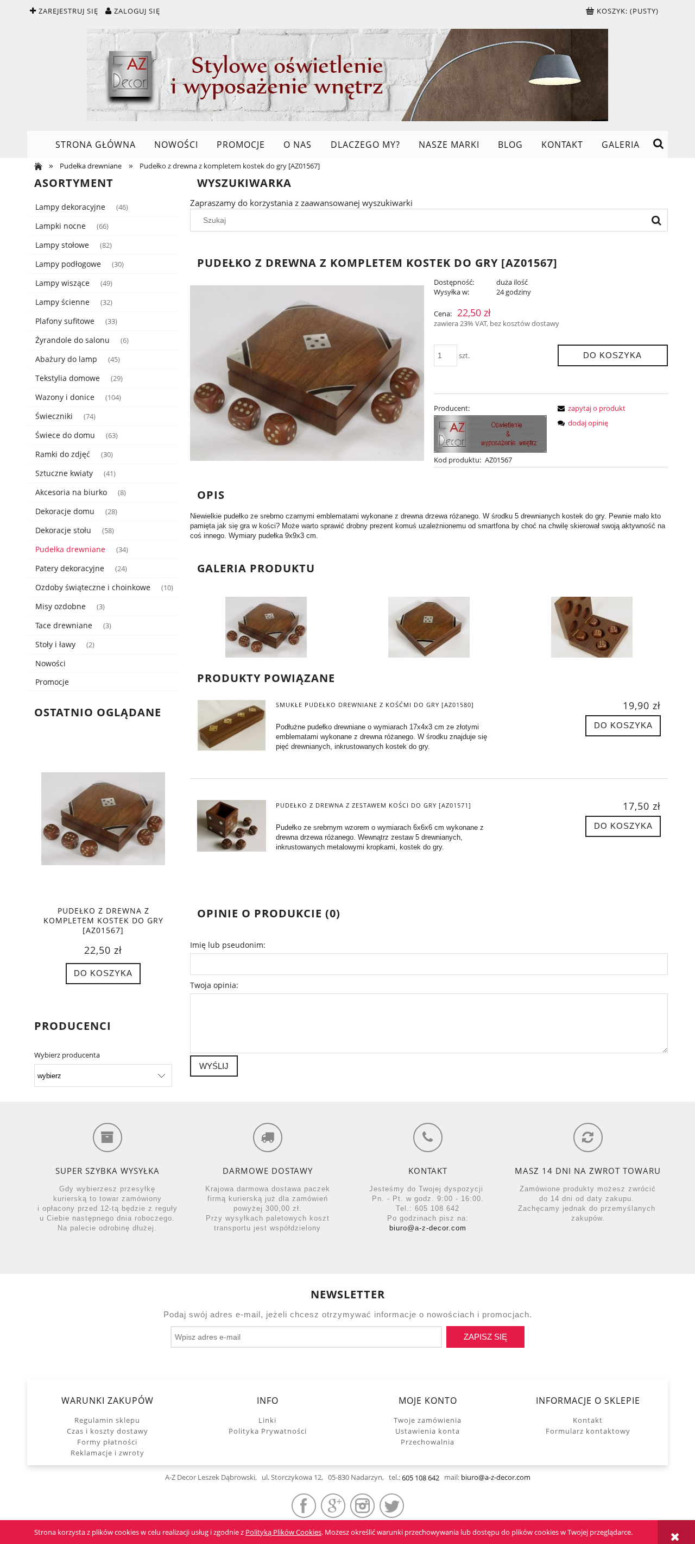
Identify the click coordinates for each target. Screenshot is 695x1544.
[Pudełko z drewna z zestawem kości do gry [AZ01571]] (231, 826)
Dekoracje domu (64, 511)
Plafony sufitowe (64, 321)
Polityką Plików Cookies (283, 1532)
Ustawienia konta (427, 1431)
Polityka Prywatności (268, 1431)
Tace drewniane (63, 625)
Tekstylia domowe (67, 378)
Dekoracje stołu (63, 530)
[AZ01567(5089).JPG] (429, 627)
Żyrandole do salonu (72, 340)
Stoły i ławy (55, 644)
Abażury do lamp (66, 359)
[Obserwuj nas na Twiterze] (392, 1505)
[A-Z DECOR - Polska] (490, 433)
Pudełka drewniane (70, 549)
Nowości (50, 663)
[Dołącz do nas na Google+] (333, 1505)
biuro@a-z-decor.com (427, 1228)
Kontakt (588, 1420)
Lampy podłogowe (68, 264)
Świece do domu (65, 435)
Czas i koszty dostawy (107, 1431)
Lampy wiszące (62, 283)
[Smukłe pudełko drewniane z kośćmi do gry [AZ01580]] (231, 725)
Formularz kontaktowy (588, 1431)
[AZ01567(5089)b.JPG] (266, 627)
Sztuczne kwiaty (64, 473)
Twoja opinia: (214, 985)
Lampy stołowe (62, 245)
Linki (267, 1420)
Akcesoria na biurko (71, 492)
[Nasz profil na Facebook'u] (304, 1505)
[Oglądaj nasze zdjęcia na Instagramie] (362, 1505)
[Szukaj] (656, 220)
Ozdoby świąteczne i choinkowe (92, 587)
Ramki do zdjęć (62, 454)
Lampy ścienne (62, 302)
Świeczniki (54, 416)
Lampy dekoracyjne (70, 207)
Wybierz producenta (67, 1055)
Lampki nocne (60, 226)
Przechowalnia (427, 1442)
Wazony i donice (64, 397)
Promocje (52, 682)
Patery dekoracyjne (69, 568)
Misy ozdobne (60, 606)
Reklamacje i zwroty (107, 1453)
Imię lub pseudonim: (228, 945)
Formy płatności (107, 1442)
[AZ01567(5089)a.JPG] (592, 627)
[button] (590, 408)
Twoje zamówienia (428, 1420)
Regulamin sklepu (107, 1420)
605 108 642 (420, 1478)
